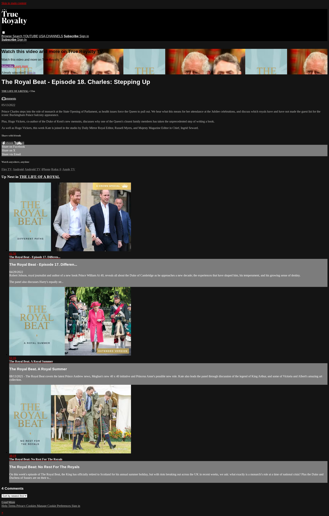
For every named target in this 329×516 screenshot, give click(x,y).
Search (18, 36)
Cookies (31, 505)
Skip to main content (14, 3)
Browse (7, 36)
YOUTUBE (30, 36)
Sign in (84, 36)
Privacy (21, 505)
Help (5, 505)
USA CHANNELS (51, 36)
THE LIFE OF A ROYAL (15, 91)
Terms (12, 505)
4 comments (9, 98)
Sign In (22, 39)
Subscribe (8, 66)
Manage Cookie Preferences (54, 505)
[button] (3, 32)
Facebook (8, 143)
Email (20, 143)
